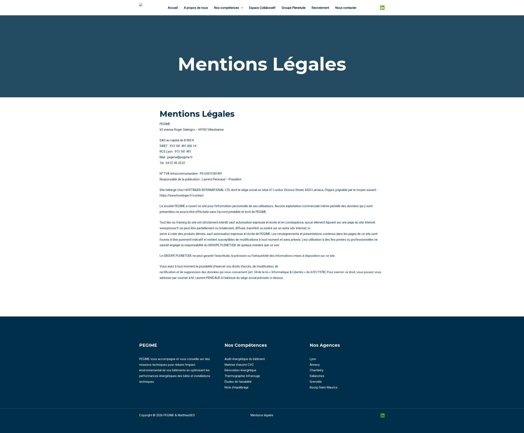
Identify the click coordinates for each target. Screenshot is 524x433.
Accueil (173, 8)
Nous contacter (345, 8)
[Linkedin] (382, 7)
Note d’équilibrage (236, 387)
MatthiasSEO (186, 415)
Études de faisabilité (238, 382)
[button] (241, 8)
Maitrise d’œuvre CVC (239, 365)
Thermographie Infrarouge (242, 376)
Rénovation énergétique (240, 370)
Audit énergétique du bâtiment (245, 359)
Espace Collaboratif (262, 8)
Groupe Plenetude (294, 8)
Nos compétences (226, 8)
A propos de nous (196, 8)
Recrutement (320, 8)
